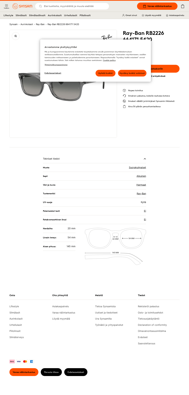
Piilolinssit (85, 15)
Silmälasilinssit (37, 15)
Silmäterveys (16, 337)
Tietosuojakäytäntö (148, 318)
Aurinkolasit (55, 15)
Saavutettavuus (146, 343)
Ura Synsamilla (103, 318)
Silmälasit (21, 15)
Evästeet (143, 337)
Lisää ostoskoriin (153, 68)
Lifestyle (8, 15)
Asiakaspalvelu (176, 15)
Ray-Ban (141, 193)
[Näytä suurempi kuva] (15, 36)
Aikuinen (141, 176)
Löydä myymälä (153, 15)
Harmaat (141, 184)
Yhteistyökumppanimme (56, 64)
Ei (145, 210)
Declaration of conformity (152, 324)
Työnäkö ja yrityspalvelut (109, 324)
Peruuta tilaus (51, 372)
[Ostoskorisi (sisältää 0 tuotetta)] (183, 6)
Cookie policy (109, 60)
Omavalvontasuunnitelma (152, 330)
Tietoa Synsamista (105, 306)
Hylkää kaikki (105, 73)
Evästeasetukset (76, 372)
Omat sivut (131, 15)
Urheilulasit (70, 15)
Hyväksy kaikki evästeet (132, 73)
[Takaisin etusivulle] (22, 6)
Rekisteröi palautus (148, 306)
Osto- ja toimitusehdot (150, 312)
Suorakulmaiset (137, 167)
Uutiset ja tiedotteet (106, 312)
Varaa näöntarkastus (159, 6)
